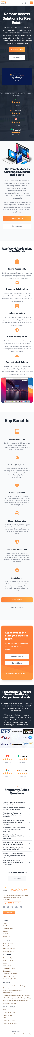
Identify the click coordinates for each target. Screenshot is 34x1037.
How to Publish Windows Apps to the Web (16, 995)
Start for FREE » (17, 656)
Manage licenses (8, 928)
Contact (5, 931)
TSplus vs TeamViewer (10, 1018)
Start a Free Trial (17, 50)
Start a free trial (17, 218)
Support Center (8, 960)
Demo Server (7, 966)
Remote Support (8, 946)
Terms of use (17, 1034)
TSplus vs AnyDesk (9, 1012)
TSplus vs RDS (7, 1015)
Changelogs (7, 971)
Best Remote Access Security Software (15, 1000)
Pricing (5, 923)
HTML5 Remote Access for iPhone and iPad (17, 998)
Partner (5, 934)
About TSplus (7, 926)
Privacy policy (27, 1034)
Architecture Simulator (10, 979)
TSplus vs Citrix (8, 1010)
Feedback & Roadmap (10, 974)
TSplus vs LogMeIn (9, 1020)
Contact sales (17, 226)
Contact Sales (17, 57)
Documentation (8, 958)
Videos (5, 963)
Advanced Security (9, 948)
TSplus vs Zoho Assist (10, 1023)
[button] (31, 2)
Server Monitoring (8, 951)
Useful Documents (9, 968)
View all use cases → (9, 1003)
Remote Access (8, 943)
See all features (17, 607)
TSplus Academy (8, 976)
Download (9, 912)
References (6, 936)
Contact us (17, 878)
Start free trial (17, 600)
